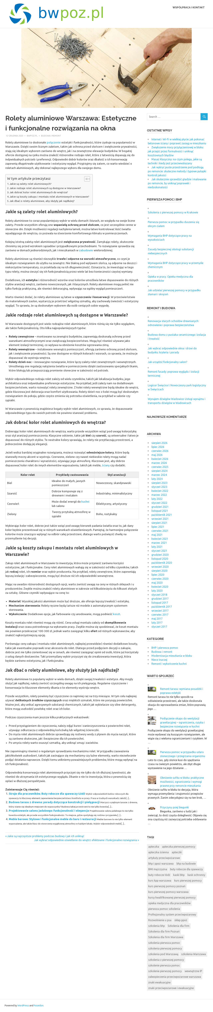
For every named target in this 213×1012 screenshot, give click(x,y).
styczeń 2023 (159, 486)
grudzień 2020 (160, 554)
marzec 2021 (159, 542)
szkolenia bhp (156, 925)
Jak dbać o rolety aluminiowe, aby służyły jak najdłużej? (42, 201)
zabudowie (86, 250)
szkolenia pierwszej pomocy (165, 948)
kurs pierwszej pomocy (188, 880)
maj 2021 (157, 534)
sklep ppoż (180, 920)
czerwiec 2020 (159, 578)
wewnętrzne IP (193, 971)
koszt (116, 614)
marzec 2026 (159, 462)
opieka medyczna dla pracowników (169, 903)
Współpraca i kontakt (189, 7)
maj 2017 (157, 618)
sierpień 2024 (159, 470)
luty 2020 (157, 590)
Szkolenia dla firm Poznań (164, 931)
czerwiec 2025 (159, 466)
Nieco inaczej (159, 659)
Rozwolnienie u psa (159, 920)
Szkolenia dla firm (178, 925)
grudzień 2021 (160, 506)
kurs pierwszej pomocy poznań (166, 886)
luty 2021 (157, 546)
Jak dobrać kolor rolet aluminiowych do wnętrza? (39, 192)
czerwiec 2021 (159, 530)
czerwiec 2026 (159, 450)
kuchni (85, 501)
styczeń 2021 (159, 550)
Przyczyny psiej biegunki (174, 807)
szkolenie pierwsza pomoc (164, 965)
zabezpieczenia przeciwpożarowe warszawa (174, 976)
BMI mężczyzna (157, 869)
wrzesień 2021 (160, 518)
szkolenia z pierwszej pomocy (166, 959)
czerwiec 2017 (159, 614)
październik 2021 (161, 514)
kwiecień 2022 (159, 490)
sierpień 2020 (159, 570)
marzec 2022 (159, 494)
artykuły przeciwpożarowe (164, 857)
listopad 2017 (159, 602)
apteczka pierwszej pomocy (178, 846)
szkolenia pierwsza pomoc (164, 942)
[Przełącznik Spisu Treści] (85, 179)
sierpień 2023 (159, 482)
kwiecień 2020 (159, 586)
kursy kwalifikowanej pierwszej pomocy (172, 897)
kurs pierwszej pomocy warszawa (168, 891)
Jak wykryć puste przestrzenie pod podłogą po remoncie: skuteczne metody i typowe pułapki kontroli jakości (177, 171)
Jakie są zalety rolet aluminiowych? (30, 183)
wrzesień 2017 (160, 610)
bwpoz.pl (32, 135)
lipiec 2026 (157, 446)
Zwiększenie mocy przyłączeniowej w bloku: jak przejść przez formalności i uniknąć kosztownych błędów (176, 151)
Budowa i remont (51, 135)
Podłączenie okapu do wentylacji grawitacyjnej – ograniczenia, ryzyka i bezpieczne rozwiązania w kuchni (182, 722)
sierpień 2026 (159, 442)
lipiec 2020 (157, 574)
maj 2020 (157, 582)
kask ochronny (196, 874)
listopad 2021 (159, 510)
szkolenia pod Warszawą (163, 954)
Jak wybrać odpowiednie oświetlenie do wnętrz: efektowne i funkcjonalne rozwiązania (85, 840)
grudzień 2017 (160, 598)
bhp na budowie (186, 863)
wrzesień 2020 (160, 566)
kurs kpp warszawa (159, 880)
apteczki (177, 852)
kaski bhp (179, 874)
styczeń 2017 (159, 626)
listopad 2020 (159, 558)
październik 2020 (161, 562)
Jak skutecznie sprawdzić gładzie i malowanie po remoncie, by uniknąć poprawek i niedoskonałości (177, 183)
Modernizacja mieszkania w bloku (171, 655)
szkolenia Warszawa (193, 954)
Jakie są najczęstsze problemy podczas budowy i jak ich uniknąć (45, 836)
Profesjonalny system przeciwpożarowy (172, 914)
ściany (106, 465)
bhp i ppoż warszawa (161, 863)
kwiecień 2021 (159, 538)
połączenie (54, 142)
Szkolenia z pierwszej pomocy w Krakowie (173, 212)
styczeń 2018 (159, 594)
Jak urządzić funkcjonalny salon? (167, 361)
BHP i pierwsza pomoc (164, 647)
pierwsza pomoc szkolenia (164, 908)
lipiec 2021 (157, 526)
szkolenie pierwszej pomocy (165, 971)
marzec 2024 (159, 474)
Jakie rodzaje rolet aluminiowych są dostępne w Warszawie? (45, 188)
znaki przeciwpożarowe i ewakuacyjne (171, 988)
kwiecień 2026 (159, 458)
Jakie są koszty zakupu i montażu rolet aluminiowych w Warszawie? (49, 196)
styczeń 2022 (159, 502)
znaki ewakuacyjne (159, 982)
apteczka (153, 846)
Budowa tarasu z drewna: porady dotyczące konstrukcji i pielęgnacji (54, 802)
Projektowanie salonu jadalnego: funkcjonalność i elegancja (49, 810)
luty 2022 (157, 498)
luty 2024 (157, 478)
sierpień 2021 (159, 522)
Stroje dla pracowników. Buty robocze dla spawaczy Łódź (47, 793)
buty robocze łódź (159, 874)
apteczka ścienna (158, 852)
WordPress (23, 1005)
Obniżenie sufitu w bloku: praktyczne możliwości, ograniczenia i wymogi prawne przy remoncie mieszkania (182, 781)
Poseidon (38, 1005)
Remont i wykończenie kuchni (169, 663)
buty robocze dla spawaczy (186, 869)
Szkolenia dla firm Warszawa (165, 937)
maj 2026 (157, 454)
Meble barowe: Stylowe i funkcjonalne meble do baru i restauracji (52, 819)
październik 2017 (161, 606)
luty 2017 (157, 622)
